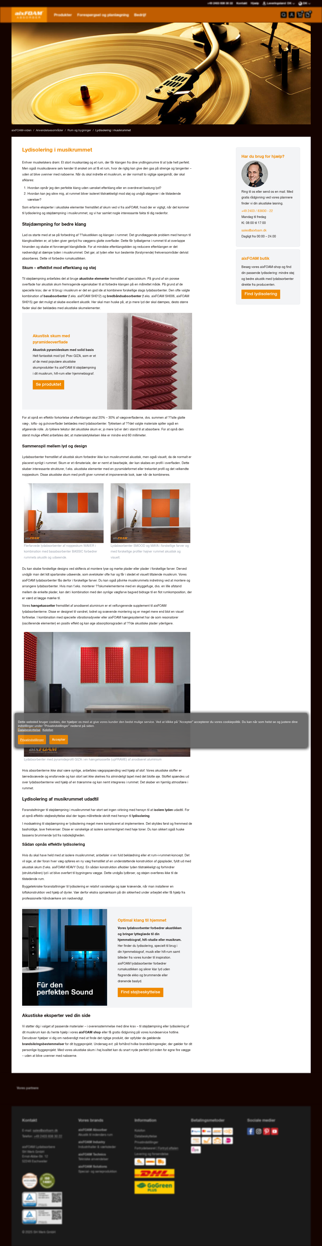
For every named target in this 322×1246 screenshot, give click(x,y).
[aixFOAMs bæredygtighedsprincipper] (30, 1180)
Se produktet (48, 385)
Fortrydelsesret (145, 1148)
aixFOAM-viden (21, 130)
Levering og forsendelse (151, 1154)
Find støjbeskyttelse (140, 992)
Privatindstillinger (32, 739)
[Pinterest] (266, 1131)
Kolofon (140, 1130)
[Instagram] (258, 1131)
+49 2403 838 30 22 (48, 1136)
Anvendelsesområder (49, 130)
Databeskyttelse (146, 1136)
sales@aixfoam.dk (253, 230)
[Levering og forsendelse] (161, 1176)
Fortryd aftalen (168, 1148)
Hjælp (255, 3)
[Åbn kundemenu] (292, 15)
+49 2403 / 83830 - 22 (257, 211)
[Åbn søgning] (284, 15)
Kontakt (241, 3)
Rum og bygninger (79, 130)
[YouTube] (274, 1131)
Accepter (58, 739)
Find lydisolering (261, 294)
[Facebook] (250, 1131)
